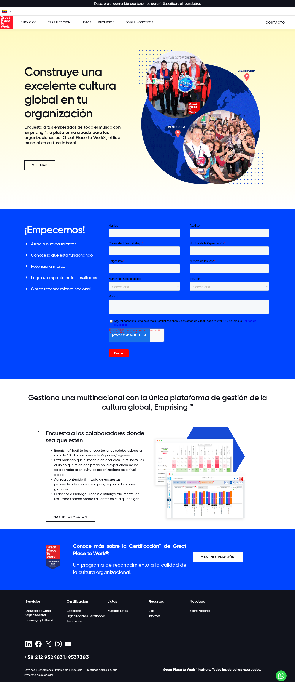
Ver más (40, 165)
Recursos (156, 601)
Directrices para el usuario (101, 669)
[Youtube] (68, 644)
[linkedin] (28, 644)
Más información (218, 557)
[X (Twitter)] (48, 644)
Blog (152, 610)
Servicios (33, 601)
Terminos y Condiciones (38, 669)
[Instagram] (58, 644)
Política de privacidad (68, 669)
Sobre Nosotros (139, 22)
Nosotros (197, 601)
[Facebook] (38, 644)
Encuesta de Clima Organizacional (38, 613)
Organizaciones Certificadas (86, 616)
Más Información (70, 517)
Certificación (77, 601)
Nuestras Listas (117, 610)
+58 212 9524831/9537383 (56, 657)
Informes (154, 616)
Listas (86, 22)
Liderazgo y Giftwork (39, 620)
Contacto (275, 22)
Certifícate (74, 610)
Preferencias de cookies (39, 674)
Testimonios (74, 621)
